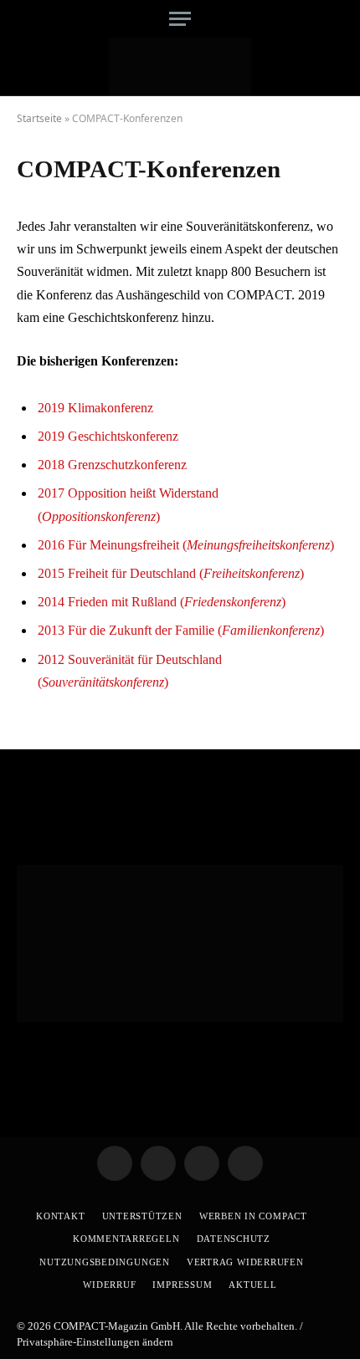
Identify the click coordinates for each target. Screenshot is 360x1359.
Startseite (39, 118)
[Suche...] (337, 19)
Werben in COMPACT (253, 1216)
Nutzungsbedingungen (104, 1262)
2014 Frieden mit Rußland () (161, 602)
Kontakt (60, 1216)
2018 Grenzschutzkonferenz (112, 464)
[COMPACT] (180, 67)
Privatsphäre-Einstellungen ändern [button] (95, 1342)
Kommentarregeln (126, 1239)
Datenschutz (233, 1239)
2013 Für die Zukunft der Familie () (181, 630)
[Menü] (180, 19)
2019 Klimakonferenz (95, 408)
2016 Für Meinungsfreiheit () (186, 545)
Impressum (182, 1285)
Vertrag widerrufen (245, 1262)
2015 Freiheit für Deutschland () (171, 573)
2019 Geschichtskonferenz (108, 436)
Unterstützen (142, 1216)
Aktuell (252, 1285)
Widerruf (109, 1285)
